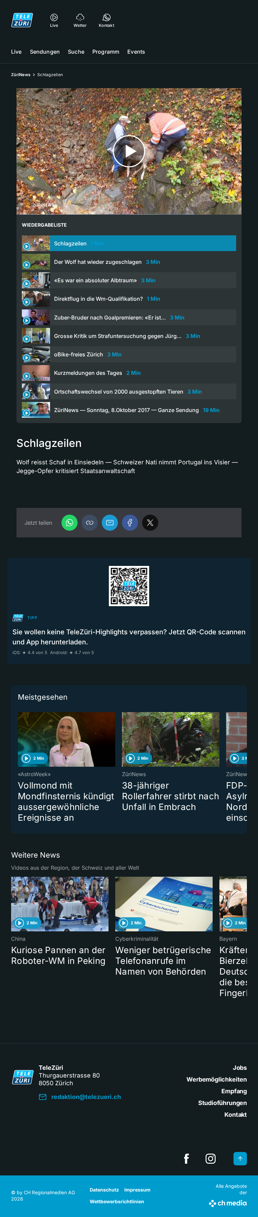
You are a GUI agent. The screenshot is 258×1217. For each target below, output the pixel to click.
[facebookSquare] (186, 1158)
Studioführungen (222, 1102)
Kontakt (235, 1114)
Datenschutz (104, 1190)
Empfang (234, 1091)
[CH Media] (228, 1202)
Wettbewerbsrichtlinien (117, 1201)
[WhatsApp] (69, 523)
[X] (150, 523)
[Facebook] (130, 523)
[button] (90, 523)
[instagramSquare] (210, 1158)
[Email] (110, 523)
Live (16, 51)
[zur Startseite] (22, 20)
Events (136, 51)
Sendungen (45, 51)
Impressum (137, 1190)
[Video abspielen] (129, 151)
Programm (105, 51)
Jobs (240, 1067)
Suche (76, 51)
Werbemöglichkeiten (216, 1079)
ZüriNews (21, 74)
